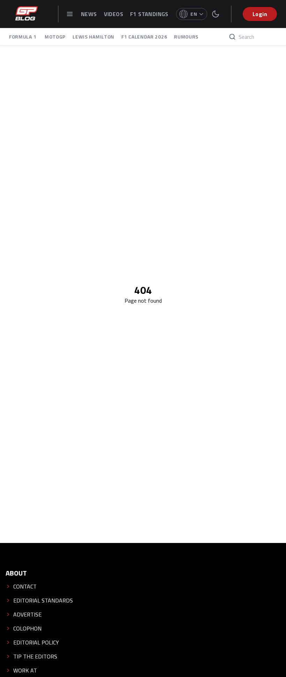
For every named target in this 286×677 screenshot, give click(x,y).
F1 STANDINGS (149, 14)
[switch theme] (215, 14)
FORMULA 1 (23, 36)
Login (260, 14)
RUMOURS (186, 36)
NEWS (89, 14)
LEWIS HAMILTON (93, 36)
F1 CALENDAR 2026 (144, 36)
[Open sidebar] (70, 14)
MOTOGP (55, 36)
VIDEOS (113, 14)
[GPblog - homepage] (26, 14)
